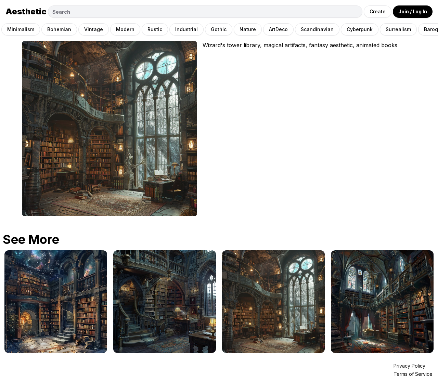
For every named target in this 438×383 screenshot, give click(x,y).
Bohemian (59, 29)
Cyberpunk (360, 29)
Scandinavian (317, 29)
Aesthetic (26, 11)
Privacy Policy (409, 366)
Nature (248, 29)
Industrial (186, 29)
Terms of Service (413, 374)
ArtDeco (278, 29)
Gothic (219, 29)
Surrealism (398, 29)
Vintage (93, 29)
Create (378, 11)
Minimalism (20, 29)
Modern (125, 29)
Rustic (154, 29)
